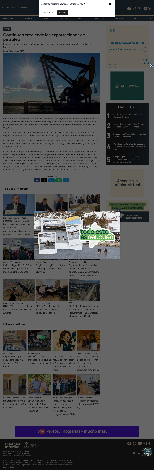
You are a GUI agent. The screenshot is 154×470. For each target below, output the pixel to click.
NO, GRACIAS (48, 13)
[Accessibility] (148, 452)
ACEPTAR (62, 13)
